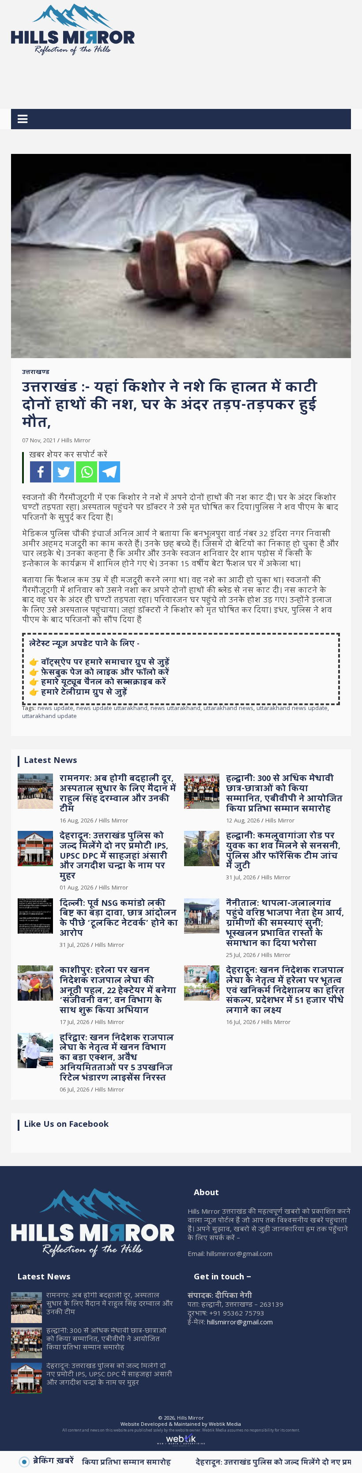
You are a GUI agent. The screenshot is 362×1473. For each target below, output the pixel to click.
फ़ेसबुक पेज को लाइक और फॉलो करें (105, 673)
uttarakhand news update (292, 709)
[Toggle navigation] (22, 119)
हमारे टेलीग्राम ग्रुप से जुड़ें (84, 693)
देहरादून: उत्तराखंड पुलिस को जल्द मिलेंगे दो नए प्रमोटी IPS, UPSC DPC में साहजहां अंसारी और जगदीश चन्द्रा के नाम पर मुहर (114, 857)
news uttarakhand (175, 709)
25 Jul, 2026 (241, 956)
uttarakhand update (49, 717)
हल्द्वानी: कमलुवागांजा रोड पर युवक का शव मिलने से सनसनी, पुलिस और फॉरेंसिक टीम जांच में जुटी (283, 852)
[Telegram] (109, 471)
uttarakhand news (228, 709)
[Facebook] (40, 471)
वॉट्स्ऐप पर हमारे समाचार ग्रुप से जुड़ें (105, 663)
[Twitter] (63, 471)
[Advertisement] (171, 79)
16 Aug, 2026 (76, 821)
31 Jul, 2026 (241, 878)
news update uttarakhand (111, 709)
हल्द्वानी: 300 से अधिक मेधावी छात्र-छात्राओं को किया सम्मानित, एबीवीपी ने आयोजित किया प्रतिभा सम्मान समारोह (284, 794)
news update (55, 709)
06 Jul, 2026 (74, 1090)
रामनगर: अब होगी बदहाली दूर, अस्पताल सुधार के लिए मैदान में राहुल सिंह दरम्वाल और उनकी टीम (118, 794)
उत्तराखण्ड (35, 373)
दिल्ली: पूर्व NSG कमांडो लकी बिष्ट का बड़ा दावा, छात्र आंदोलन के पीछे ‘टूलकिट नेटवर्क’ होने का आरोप (119, 919)
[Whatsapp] (86, 471)
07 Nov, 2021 (39, 441)
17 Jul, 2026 (74, 1023)
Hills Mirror (75, 441)
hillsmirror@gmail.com (240, 1323)
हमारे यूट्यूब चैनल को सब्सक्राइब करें (103, 683)
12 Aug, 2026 (243, 821)
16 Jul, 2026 (241, 1023)
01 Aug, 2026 (76, 888)
